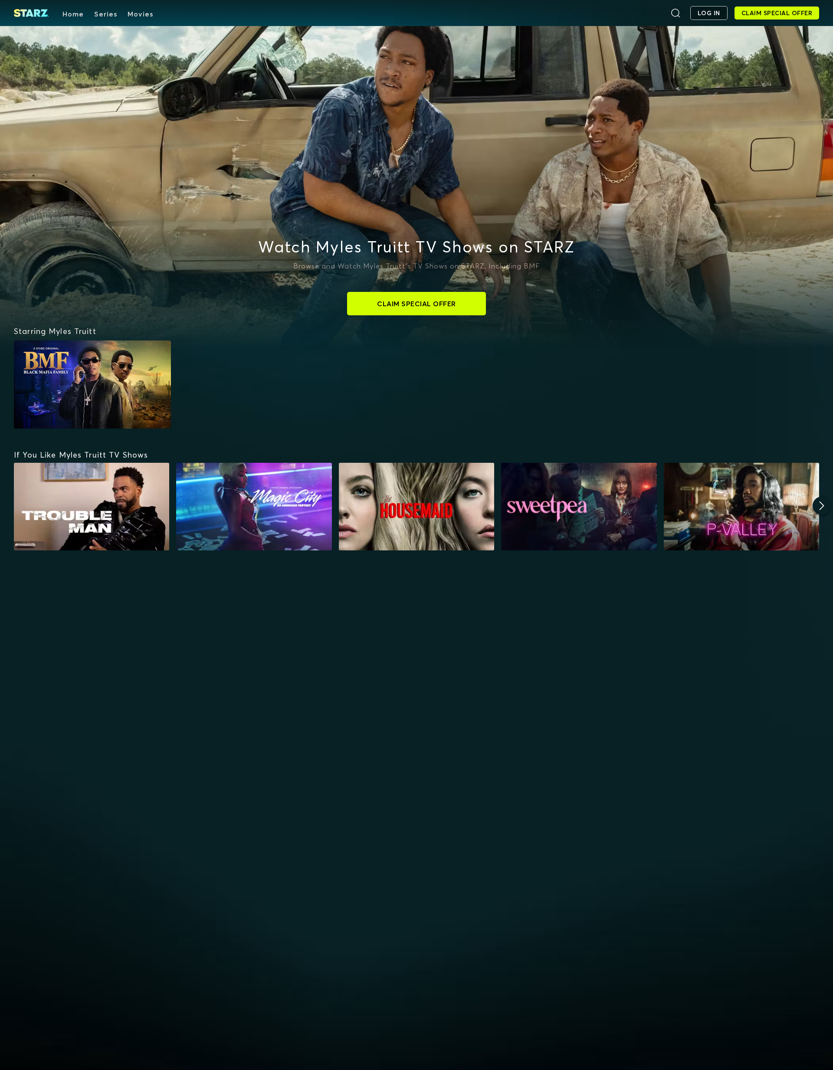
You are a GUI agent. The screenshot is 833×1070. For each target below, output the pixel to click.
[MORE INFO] (91, 506)
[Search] (675, 13)
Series (105, 14)
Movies (140, 14)
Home (73, 14)
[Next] (822, 506)
